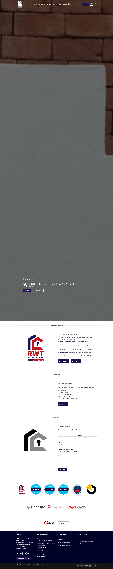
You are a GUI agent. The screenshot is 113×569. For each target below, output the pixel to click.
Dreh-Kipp (81, 538)
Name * (80, 435)
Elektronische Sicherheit (64, 542)
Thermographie (64, 349)
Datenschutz (26, 564)
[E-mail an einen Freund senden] (23, 553)
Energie (42, 4)
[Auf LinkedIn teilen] (28, 553)
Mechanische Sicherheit (64, 545)
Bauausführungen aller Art (67, 346)
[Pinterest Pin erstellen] (26, 553)
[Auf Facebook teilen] (17, 553)
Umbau (87, 346)
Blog (65, 4)
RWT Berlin (28, 567)
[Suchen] (69, 4)
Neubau (80, 346)
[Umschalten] (75, 545)
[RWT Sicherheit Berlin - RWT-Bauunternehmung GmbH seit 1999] (24, 4)
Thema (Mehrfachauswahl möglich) (66, 449)
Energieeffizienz (69, 341)
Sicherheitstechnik (82, 341)
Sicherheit (51, 4)
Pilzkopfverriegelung (83, 543)
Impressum (40, 564)
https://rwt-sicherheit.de (66, 396)
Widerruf (33, 564)
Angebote (60, 539)
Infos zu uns (40, 554)
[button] (91, 4)
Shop (17, 564)
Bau (35, 4)
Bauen (62, 341)
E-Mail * (59, 442)
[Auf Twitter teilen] (20, 553)
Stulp (90, 543)
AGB (21, 564)
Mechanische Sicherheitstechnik (86, 541)
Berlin (22, 540)
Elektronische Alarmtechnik (68, 352)
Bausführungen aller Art (43, 538)
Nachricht (60, 455)
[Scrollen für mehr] (56, 367)
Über (59, 4)
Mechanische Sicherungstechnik (69, 356)
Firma (59, 435)
